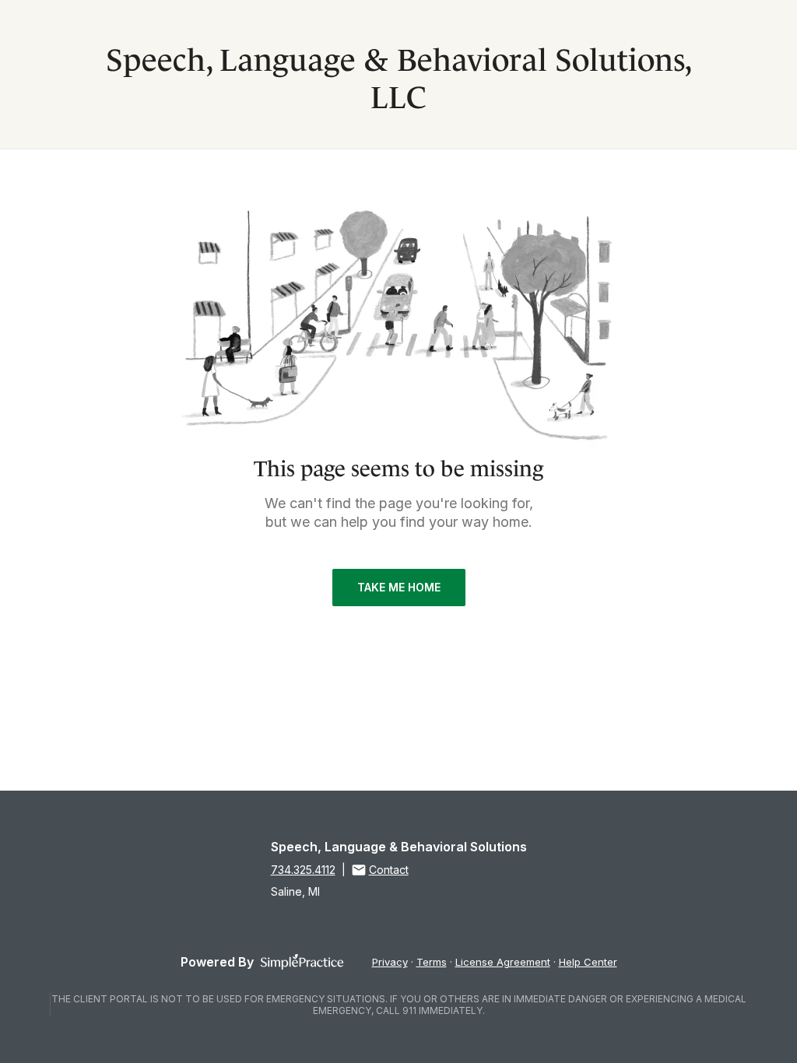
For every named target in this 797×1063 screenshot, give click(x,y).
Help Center (588, 962)
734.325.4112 (303, 869)
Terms (431, 962)
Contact (389, 869)
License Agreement (502, 962)
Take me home (399, 587)
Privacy (390, 962)
